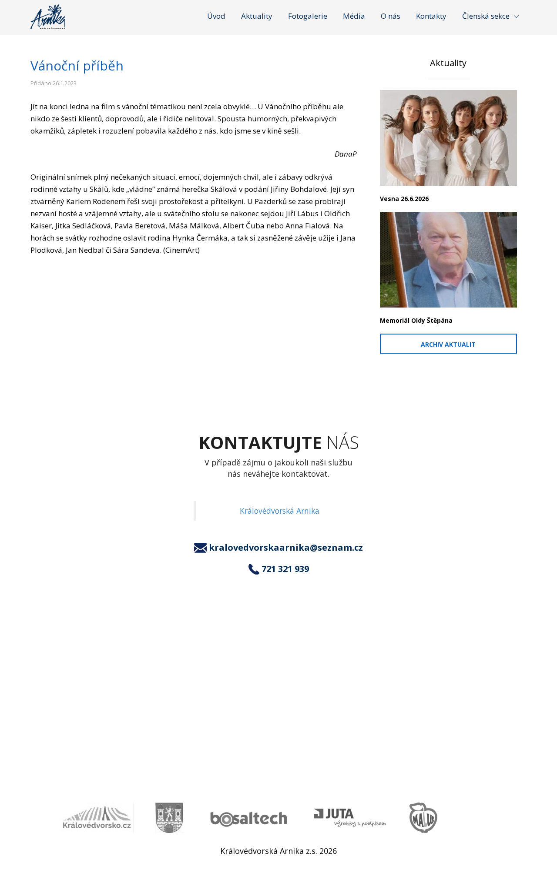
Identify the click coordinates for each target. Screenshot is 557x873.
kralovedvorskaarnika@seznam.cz (286, 547)
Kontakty (431, 16)
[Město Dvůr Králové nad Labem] (169, 818)
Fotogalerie (307, 16)
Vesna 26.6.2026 (404, 198)
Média (354, 16)
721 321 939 (285, 569)
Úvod (216, 16)
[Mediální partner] (97, 818)
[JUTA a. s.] (351, 818)
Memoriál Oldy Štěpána (416, 320)
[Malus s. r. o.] (423, 818)
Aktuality (256, 16)
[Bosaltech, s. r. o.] (248, 818)
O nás (390, 16)
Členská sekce (486, 16)
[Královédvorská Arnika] (47, 16)
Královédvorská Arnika (279, 510)
